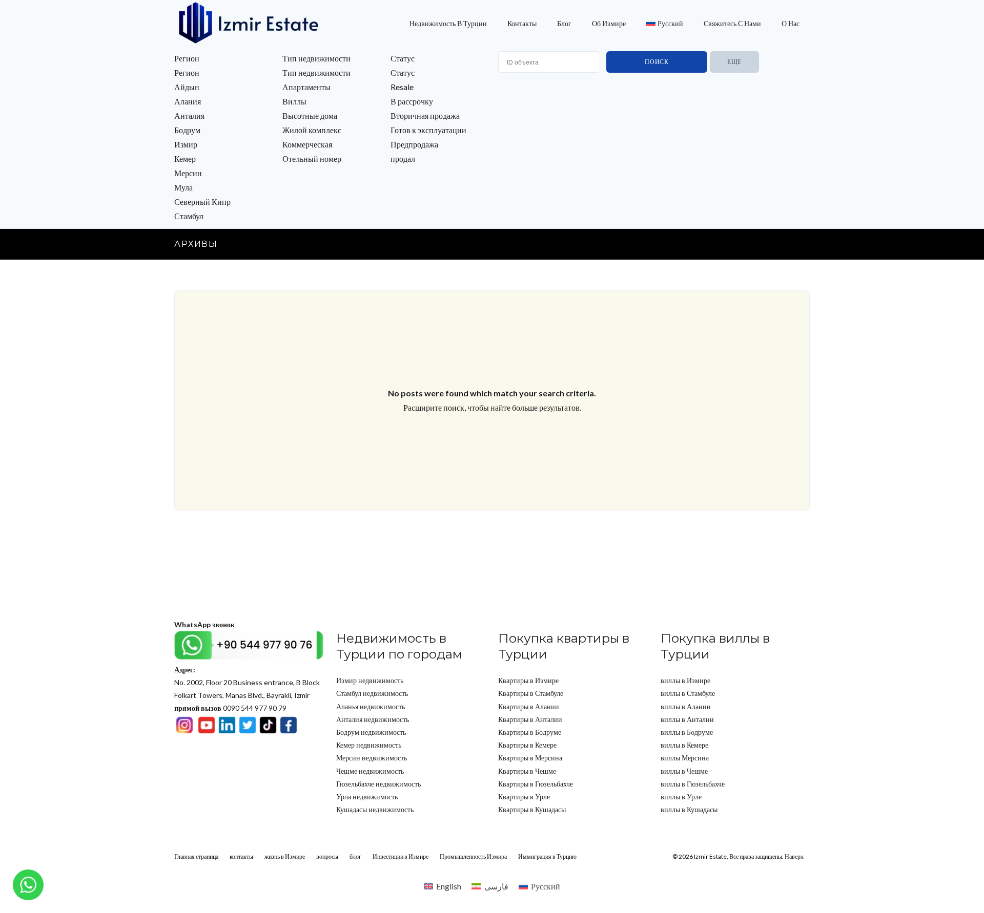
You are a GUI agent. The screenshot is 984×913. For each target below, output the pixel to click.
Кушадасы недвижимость (375, 809)
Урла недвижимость (367, 796)
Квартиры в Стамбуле (530, 693)
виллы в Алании (686, 706)
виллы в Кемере (684, 744)
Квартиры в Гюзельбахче (535, 783)
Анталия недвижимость (372, 719)
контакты (522, 23)
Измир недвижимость (369, 680)
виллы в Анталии (687, 719)
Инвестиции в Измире (400, 856)
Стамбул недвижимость (372, 693)
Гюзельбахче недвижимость (378, 783)
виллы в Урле (681, 796)
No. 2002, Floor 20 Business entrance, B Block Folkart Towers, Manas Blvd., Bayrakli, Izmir (247, 682)
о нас (790, 23)
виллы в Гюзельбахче (693, 783)
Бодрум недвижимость (371, 732)
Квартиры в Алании (528, 706)
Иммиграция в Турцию (547, 856)
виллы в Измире (685, 680)
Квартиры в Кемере (527, 744)
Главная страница (196, 856)
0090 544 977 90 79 (230, 708)
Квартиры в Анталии (530, 719)
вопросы (327, 856)
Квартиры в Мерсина (530, 757)
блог (564, 23)
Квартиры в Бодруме (529, 732)
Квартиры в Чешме (527, 771)
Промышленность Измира (473, 856)
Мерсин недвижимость (371, 757)
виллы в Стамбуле (688, 693)
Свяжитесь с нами (732, 23)
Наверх (794, 856)
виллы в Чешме (684, 771)
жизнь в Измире (284, 856)
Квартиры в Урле (524, 796)
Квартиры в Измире (528, 680)
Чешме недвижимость (370, 771)
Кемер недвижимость (368, 744)
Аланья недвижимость (370, 706)
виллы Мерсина (685, 757)
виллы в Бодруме (687, 732)
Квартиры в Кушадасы (532, 809)
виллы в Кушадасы (689, 809)
